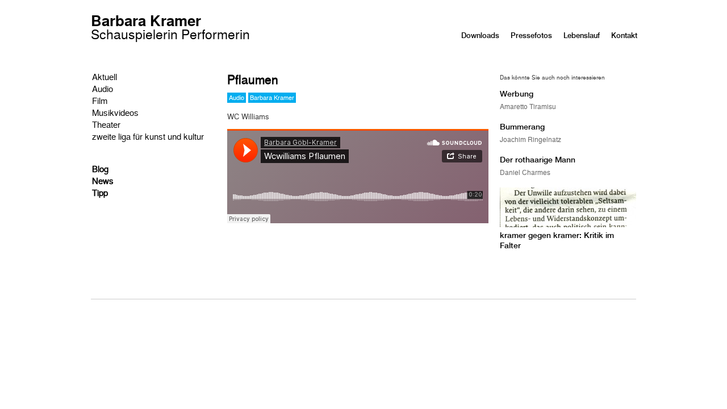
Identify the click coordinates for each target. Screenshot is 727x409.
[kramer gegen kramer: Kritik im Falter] (568, 224)
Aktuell (104, 76)
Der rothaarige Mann (537, 159)
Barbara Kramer (170, 28)
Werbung (516, 93)
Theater (106, 124)
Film (99, 100)
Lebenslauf (581, 35)
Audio (102, 88)
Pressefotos (531, 35)
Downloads (480, 35)
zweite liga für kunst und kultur (148, 136)
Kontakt (624, 35)
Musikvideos (115, 112)
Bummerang (522, 126)
